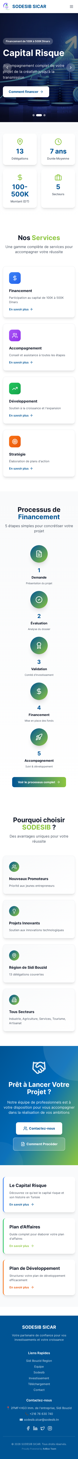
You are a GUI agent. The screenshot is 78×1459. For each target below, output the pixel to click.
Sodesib (39, 1372)
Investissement (39, 1378)
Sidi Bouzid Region (39, 1361)
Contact (39, 1390)
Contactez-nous (42, 1128)
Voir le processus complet (36, 782)
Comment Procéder (42, 1144)
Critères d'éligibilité (24, 92)
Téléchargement (39, 1384)
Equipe (39, 1366)
